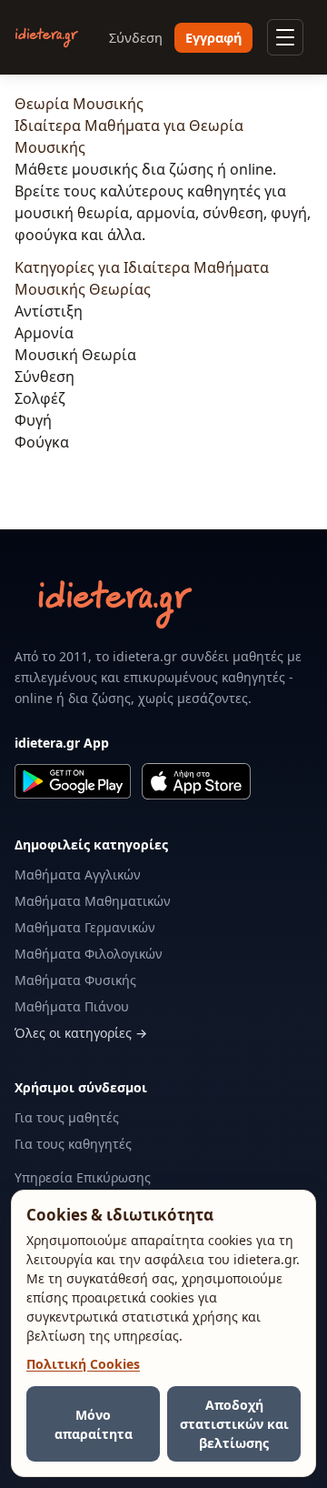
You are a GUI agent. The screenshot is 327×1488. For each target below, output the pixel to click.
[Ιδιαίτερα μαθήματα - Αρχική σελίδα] (46, 38)
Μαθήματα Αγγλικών (78, 874)
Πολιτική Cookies (83, 1363)
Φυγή (33, 420)
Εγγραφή (213, 37)
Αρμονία (44, 333)
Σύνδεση (136, 37)
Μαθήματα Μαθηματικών (93, 901)
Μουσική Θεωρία (75, 355)
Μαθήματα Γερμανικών (85, 927)
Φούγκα (42, 442)
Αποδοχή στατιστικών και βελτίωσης (234, 1424)
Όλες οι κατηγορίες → (81, 1032)
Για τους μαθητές (67, 1117)
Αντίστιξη (49, 311)
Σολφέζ (40, 398)
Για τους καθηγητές (73, 1143)
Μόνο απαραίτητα (93, 1424)
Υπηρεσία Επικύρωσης (83, 1177)
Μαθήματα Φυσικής (75, 980)
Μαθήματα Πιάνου (72, 1006)
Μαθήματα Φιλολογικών (89, 953)
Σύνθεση (44, 377)
